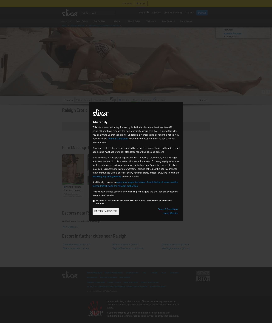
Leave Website (170, 213)
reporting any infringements (107, 176)
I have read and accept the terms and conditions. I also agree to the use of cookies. (134, 202)
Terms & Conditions (118, 138)
